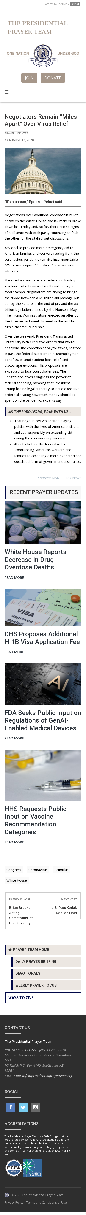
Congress (13, 870)
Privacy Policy (14, 1202)
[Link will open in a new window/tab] (10, 1107)
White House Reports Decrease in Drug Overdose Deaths (36, 559)
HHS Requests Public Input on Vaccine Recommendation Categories (36, 820)
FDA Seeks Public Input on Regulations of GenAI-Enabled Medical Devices (43, 720)
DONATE (52, 78)
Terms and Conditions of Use (46, 1202)
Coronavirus (37, 870)
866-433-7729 (28, 1049)
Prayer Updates (16, 133)
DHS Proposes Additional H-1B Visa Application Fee (42, 638)
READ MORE (14, 578)
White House (16, 880)
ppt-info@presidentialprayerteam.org (44, 1075)
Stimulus (61, 870)
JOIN (29, 78)
